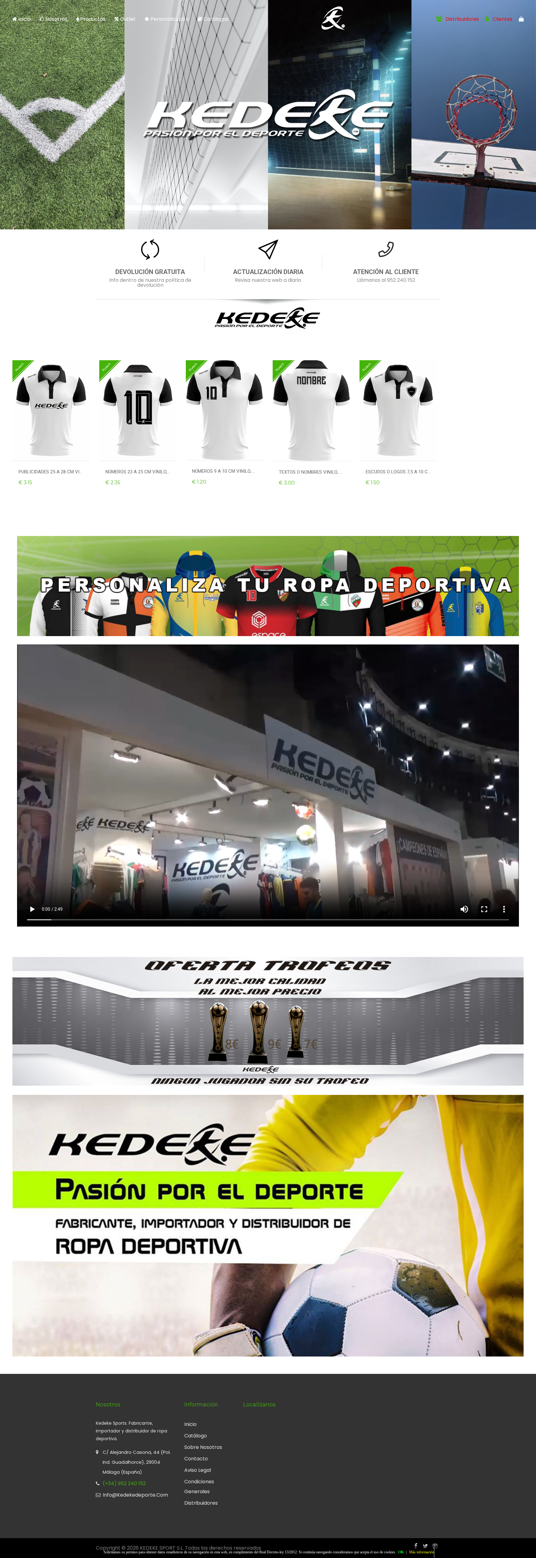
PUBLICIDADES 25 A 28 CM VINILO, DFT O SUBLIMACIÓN (51, 472)
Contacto (196, 1458)
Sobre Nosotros (203, 1447)
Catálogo (195, 1435)
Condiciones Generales (199, 1486)
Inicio (24, 19)
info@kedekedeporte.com (135, 1494)
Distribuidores (461, 19)
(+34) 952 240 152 (124, 1483)
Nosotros (56, 19)
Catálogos (215, 19)
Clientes (501, 19)
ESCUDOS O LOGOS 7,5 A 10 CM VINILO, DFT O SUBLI (398, 472)
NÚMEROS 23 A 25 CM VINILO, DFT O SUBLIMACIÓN (138, 472)
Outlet (128, 19)
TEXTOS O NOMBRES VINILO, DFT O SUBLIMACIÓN (311, 472)
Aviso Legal (197, 1470)
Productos (92, 19)
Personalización (169, 19)
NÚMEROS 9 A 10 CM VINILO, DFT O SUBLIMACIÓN (224, 471)
